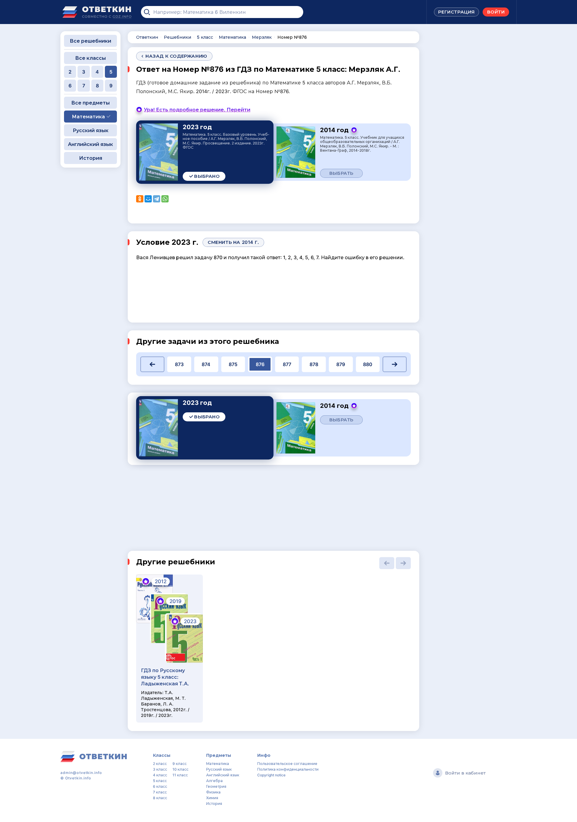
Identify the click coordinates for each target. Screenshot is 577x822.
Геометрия (216, 786)
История (90, 158)
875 (233, 364)
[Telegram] (156, 198)
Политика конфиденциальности (288, 769)
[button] (152, 364)
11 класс (180, 775)
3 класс (160, 769)
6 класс (160, 786)
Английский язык (90, 144)
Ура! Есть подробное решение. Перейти (197, 110)
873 (179, 364)
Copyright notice (271, 775)
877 (287, 364)
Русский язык (90, 130)
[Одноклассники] (139, 198)
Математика (217, 763)
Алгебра (214, 780)
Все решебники (90, 41)
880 (367, 364)
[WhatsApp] (165, 198)
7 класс (160, 792)
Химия (212, 798)
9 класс (179, 763)
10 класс (180, 769)
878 (314, 364)
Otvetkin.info (78, 778)
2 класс (160, 763)
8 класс (160, 798)
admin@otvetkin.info (81, 772)
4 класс (160, 775)
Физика (213, 792)
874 (206, 364)
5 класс (160, 780)
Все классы (90, 58)
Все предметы (90, 103)
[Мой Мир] (148, 198)
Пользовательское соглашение (287, 763)
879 (340, 364)
